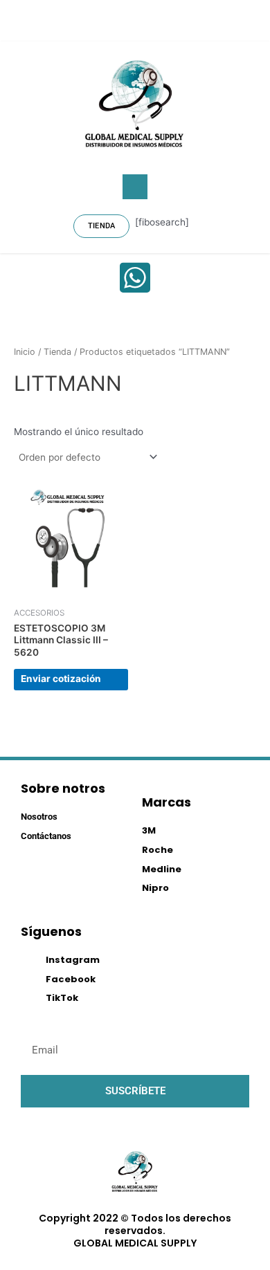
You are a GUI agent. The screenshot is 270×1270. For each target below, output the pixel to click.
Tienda (57, 352)
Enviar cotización (61, 678)
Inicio (24, 352)
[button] (135, 186)
